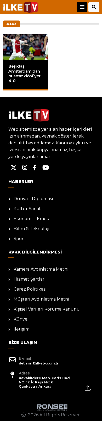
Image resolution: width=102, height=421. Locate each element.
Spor (19, 238)
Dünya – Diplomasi (33, 198)
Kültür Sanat (27, 208)
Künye (20, 319)
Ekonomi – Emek (31, 218)
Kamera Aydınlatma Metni (41, 269)
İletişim (22, 329)
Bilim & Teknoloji (31, 228)
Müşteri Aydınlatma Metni (41, 299)
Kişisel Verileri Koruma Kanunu (47, 309)
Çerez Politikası (30, 289)
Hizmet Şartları (30, 279)
